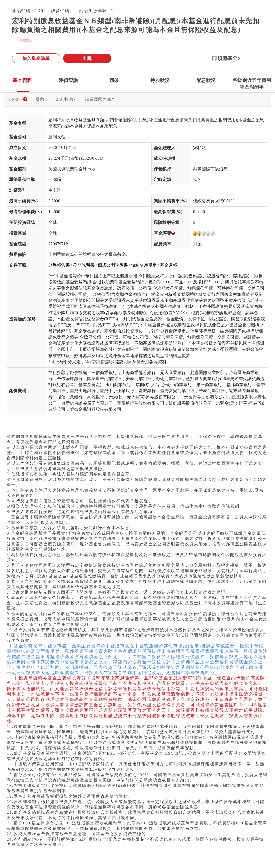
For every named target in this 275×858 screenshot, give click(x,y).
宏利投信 (64, 99)
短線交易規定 (144, 265)
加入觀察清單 (36, 58)
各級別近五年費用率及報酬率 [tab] (252, 84)
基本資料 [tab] (22, 80)
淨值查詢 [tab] (68, 80)
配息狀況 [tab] (206, 80)
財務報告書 (59, 265)
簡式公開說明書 (113, 265)
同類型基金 (225, 58)
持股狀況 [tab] (160, 80)
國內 (40, 99)
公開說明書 (84, 265)
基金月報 (168, 265)
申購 (87, 58)
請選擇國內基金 (100, 99)
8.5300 (15, 99)
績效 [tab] (114, 80)
